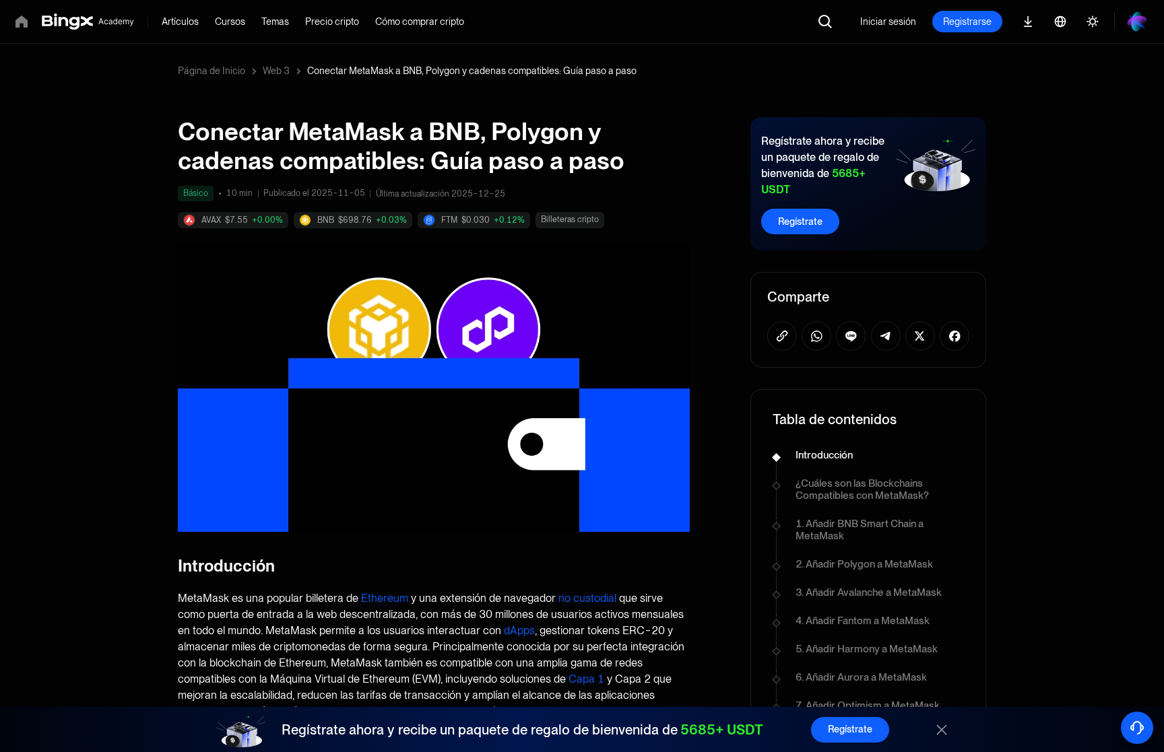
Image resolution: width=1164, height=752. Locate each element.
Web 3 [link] (276, 70)
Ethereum (384, 598)
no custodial (587, 598)
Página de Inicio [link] (211, 70)
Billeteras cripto (570, 219)
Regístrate (800, 221)
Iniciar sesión (888, 21)
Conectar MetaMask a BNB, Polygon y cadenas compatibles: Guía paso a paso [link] (472, 70)
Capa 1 (586, 679)
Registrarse (967, 21)
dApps (519, 630)
